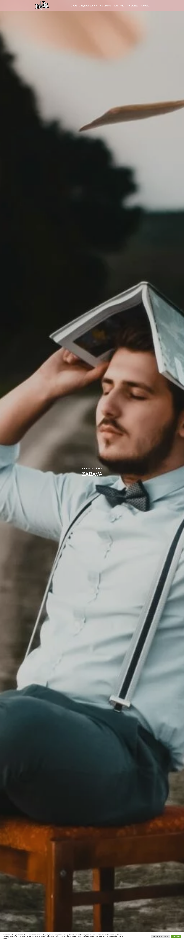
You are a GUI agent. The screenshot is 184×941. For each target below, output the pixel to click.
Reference (132, 6)
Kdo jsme (119, 6)
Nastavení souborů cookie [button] (160, 937)
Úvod (74, 6)
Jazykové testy (87, 6)
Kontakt (145, 6)
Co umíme (105, 6)
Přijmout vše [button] (176, 937)
